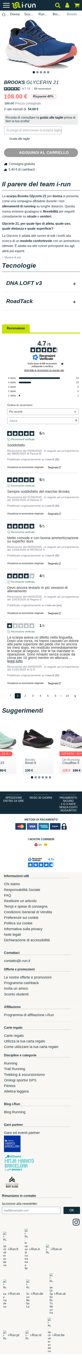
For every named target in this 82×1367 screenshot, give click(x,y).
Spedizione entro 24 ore (13, 799)
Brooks (57, 14)
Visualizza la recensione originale (25, 467)
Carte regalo (14, 1036)
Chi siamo (12, 884)
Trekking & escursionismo (24, 1075)
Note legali (12, 935)
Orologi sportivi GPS (20, 1080)
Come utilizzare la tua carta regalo (31, 1047)
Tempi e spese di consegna (25, 906)
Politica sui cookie (18, 923)
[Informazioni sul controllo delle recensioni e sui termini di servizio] (62, 363)
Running (43, 14)
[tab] (41, 283)
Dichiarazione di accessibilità (27, 940)
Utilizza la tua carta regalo (24, 1041)
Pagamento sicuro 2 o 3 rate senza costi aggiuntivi (68, 804)
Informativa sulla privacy (23, 929)
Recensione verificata (23, 439)
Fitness (10, 1086)
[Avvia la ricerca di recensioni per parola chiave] (76, 421)
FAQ (7, 895)
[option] (41, 44)
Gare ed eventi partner (22, 1133)
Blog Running (14, 1112)
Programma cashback (21, 983)
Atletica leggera (16, 1091)
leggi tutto (15, 661)
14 (67, 695)
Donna (15, 14)
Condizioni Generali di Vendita (28, 912)
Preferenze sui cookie (21, 918)
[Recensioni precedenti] (10, 695)
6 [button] (53, 780)
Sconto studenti (16, 994)
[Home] (4, 14)
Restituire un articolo (20, 901)
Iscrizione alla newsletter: (20, 1203)
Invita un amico (16, 988)
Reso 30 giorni (41, 797)
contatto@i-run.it (17, 961)
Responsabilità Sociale (22, 890)
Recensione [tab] (16, 328)
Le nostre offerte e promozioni (28, 977)
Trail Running (14, 1069)
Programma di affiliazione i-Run (29, 1015)
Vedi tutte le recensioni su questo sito (44, 370)
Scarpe (29, 14)
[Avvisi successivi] (75, 696)
